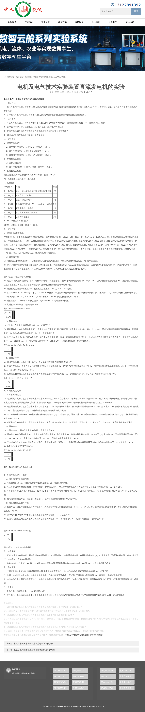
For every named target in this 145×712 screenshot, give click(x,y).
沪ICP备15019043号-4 (51, 706)
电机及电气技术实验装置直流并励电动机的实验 (34, 650)
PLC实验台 (64, 706)
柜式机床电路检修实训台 (80, 688)
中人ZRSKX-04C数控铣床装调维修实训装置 (80, 676)
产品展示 (29, 22)
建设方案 (62, 22)
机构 (21, 595)
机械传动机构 (92, 706)
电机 (6, 99)
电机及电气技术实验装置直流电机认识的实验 (33, 643)
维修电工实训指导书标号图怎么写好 (108, 688)
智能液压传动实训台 (61, 682)
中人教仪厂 (88, 92)
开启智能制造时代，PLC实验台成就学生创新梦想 (80, 682)
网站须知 (129, 22)
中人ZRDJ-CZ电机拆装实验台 (61, 676)
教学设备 (12, 22)
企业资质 (96, 22)
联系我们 (113, 22)
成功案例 (79, 22)
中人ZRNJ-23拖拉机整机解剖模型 (108, 670)
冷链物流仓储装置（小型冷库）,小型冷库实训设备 (127, 688)
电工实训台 (82, 706)
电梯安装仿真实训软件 (127, 676)
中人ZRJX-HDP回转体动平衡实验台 (61, 670)
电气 (12, 99)
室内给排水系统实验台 (108, 682)
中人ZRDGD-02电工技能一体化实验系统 (108, 676)
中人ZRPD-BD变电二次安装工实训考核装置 (127, 670)
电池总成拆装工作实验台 (61, 688)
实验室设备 (73, 706)
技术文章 (45, 22)
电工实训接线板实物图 (127, 682)
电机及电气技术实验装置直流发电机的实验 (84, 635)
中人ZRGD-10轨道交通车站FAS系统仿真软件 (80, 670)
